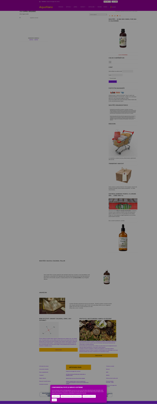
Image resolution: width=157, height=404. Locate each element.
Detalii (54, 399)
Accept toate (56, 396)
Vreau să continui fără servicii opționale (71, 396)
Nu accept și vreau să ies (89, 396)
